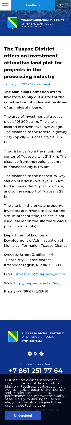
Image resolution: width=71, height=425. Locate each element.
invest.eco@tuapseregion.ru (40, 274)
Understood (23, 415)
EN (58, 5)
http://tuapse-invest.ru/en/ (36, 283)
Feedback (33, 5)
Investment (41, 84)
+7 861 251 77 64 (36, 370)
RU (66, 5)
